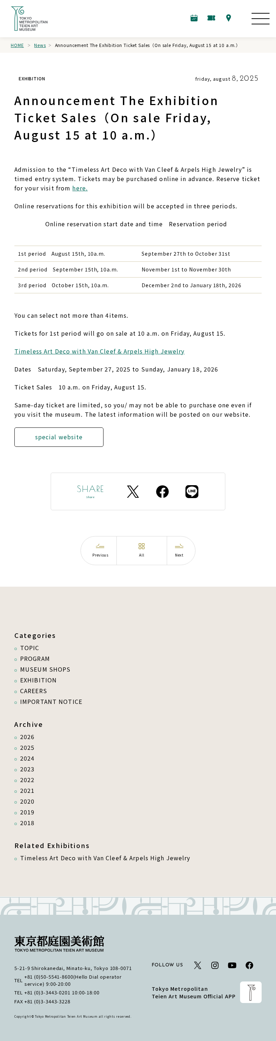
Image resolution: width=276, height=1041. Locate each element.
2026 (27, 736)
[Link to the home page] (29, 18)
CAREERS (33, 690)
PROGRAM (35, 658)
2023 (27, 769)
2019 (27, 812)
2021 (27, 790)
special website (59, 436)
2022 (27, 779)
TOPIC (30, 647)
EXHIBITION (38, 680)
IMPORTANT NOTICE (51, 701)
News (40, 45)
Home (17, 45)
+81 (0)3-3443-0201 (47, 992)
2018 (27, 822)
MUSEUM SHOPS (45, 669)
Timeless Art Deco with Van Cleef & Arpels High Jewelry (99, 351)
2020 (27, 801)
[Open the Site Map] (261, 19)
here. (80, 188)
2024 (27, 758)
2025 (27, 747)
